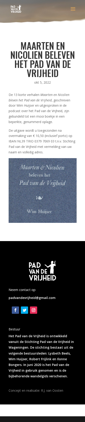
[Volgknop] (15, 310)
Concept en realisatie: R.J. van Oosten (36, 390)
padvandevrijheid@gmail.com (32, 298)
